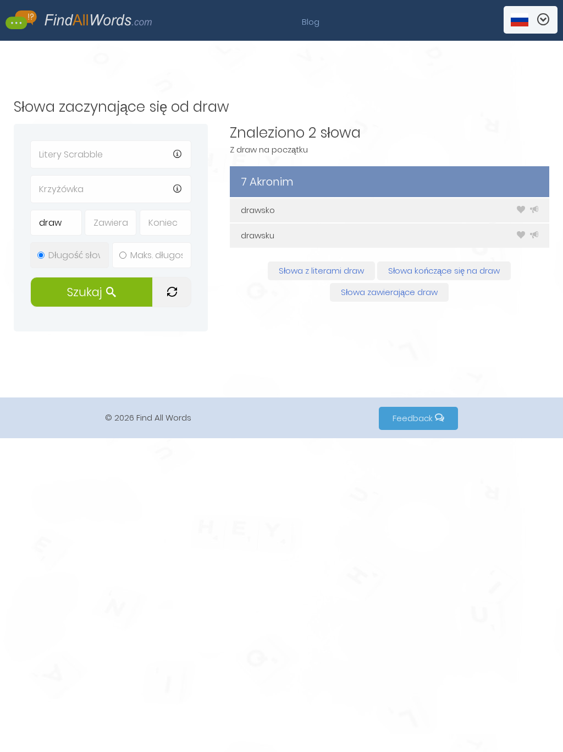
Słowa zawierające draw (389, 292)
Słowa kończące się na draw (444, 270)
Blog (310, 22)
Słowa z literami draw (321, 270)
